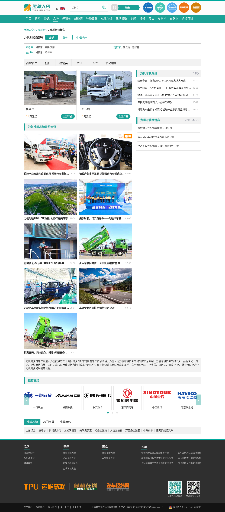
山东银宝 (31, 430)
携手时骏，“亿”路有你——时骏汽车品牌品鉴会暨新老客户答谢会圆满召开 (101, 218)
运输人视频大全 (70, 463)
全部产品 (68, 116)
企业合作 (64, 507)
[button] (26, 400)
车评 (95, 63)
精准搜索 (28, 463)
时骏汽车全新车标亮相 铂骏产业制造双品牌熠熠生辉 (46, 307)
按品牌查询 (29, 453)
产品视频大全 (69, 458)
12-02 (128, 262)
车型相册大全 (108, 458)
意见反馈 (76, 507)
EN (56, 9)
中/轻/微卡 (81, 37)
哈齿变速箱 (101, 430)
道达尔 (42, 430)
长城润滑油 (55, 430)
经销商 (63, 63)
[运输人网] (37, 7)
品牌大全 (29, 29)
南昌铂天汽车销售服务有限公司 (154, 128)
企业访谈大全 (69, 468)
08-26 (73, 173)
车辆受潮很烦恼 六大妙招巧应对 (96, 307)
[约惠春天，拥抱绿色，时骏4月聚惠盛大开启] (50, 331)
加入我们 (52, 507)
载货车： (118, 47)
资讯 (79, 63)
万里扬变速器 (132, 430)
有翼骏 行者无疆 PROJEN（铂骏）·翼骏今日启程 (46, 263)
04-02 (73, 352)
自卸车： (31, 52)
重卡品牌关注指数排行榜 (189, 458)
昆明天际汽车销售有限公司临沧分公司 (158, 146)
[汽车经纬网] (118, 486)
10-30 (73, 218)
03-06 (128, 218)
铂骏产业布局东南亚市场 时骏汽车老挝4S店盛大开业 (46, 173)
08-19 (128, 307)
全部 (51, 37)
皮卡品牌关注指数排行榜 (189, 463)
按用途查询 (29, 458)
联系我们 (40, 507)
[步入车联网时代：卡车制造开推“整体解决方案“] (105, 241)
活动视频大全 (69, 453)
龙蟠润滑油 (70, 430)
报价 (48, 63)
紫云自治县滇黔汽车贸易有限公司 (155, 137)
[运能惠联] (46, 486)
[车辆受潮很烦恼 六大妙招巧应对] (105, 286)
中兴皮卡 (148, 430)
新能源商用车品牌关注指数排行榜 (157, 458)
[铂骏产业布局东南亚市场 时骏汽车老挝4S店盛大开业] (50, 152)
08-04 (73, 307)
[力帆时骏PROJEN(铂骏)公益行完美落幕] (50, 197)
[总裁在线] (85, 486)
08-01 (128, 173)
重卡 (65, 37)
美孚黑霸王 (85, 430)
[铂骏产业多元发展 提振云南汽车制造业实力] (105, 152)
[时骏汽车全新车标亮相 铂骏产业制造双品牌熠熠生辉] (50, 286)
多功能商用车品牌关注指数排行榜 (157, 463)
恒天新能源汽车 (164, 430)
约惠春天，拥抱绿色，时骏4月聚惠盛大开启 (46, 352)
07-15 (73, 262)
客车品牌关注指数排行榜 (189, 453)
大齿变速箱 (116, 430)
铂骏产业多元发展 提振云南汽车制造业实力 (101, 173)
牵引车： (31, 47)
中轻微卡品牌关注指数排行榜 (155, 453)
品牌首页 (31, 63)
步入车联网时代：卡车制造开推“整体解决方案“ (101, 263)
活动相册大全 (108, 453)
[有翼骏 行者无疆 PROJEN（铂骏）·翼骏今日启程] (50, 241)
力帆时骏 (41, 29)
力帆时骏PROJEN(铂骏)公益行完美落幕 (46, 218)
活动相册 (111, 63)
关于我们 (28, 507)
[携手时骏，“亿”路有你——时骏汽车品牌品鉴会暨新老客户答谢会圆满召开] (105, 197)
